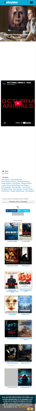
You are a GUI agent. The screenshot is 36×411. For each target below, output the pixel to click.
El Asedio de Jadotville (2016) (26, 338)
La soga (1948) (26, 241)
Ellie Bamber (16, 187)
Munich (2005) (26, 265)
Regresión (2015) (25, 362)
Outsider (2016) (26, 314)
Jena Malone (29, 191)
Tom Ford (4, 173)
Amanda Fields (6, 189)
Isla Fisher (16, 183)
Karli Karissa (17, 189)
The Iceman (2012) (12, 387)
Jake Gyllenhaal (16, 180)
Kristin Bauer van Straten (20, 185)
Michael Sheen (26, 183)
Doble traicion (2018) (12, 362)
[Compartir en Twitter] (24, 210)
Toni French (26, 187)
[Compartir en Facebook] (12, 210)
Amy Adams (5, 180)
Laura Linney (5, 185)
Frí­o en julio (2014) (12, 338)
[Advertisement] (18, 60)
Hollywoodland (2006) (12, 265)
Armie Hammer (6, 183)
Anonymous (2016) (26, 387)
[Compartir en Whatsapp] (18, 214)
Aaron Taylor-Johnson (8, 181)
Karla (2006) (12, 314)
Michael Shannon (24, 181)
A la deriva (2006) (12, 241)
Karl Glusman (6, 187)
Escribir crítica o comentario (18, 201)
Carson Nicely (28, 189)
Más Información (24, 407)
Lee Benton (5, 191)
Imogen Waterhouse (17, 191)
